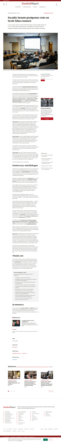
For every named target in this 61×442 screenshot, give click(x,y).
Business (19, 415)
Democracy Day (22, 217)
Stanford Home (13, 437)
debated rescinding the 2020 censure (30, 86)
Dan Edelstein (30, 178)
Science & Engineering (21, 422)
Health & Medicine (21, 420)
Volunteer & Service (48, 415)
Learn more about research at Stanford (47, 119)
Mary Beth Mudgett (32, 93)
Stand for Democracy (32, 222)
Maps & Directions (19, 437)
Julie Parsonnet (15, 121)
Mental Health (48, 414)
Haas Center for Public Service (31, 216)
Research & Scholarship (27, 6)
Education (19, 419)
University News (18, 6)
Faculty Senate (14, 347)
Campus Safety (34, 418)
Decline (51, 439)
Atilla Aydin (32, 308)
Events (33, 420)
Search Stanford (25, 437)
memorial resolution (24, 308)
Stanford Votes (25, 221)
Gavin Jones (14, 233)
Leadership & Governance (48, 13)
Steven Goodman (15, 136)
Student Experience (42, 6)
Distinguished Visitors (8, 420)
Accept (45, 439)
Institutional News (7, 421)
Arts (32, 414)
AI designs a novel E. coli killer (47, 165)
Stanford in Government (31, 220)
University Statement (8, 415)
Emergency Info (31, 437)
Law (19, 421)
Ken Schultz (23, 108)
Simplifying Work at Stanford (9, 414)
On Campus (35, 6)
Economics (19, 418)
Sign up (43, 80)
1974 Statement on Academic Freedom (24, 98)
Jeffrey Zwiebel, (15, 152)
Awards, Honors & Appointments (9, 418)
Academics (47, 413)
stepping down (18, 261)
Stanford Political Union (16, 221)
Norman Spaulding (26, 171)
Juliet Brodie (22, 214)
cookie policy (20, 440)
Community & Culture (35, 419)
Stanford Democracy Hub (31, 224)
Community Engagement (35, 413)
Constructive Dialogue (8, 413)
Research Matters (20, 413)
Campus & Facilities (7, 419)
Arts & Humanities (21, 414)
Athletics (33, 415)
